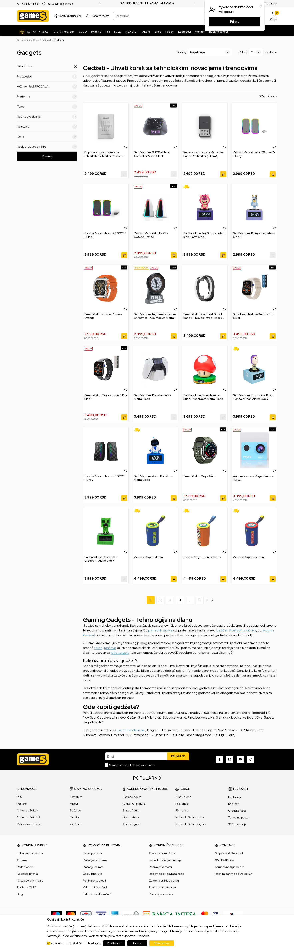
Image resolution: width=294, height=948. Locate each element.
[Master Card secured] (204, 914)
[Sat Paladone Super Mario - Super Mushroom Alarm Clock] (204, 369)
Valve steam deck (28, 824)
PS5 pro (22, 803)
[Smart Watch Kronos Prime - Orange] (105, 288)
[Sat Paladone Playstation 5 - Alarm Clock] (155, 369)
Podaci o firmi (25, 867)
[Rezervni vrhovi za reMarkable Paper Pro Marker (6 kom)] (204, 126)
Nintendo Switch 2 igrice (191, 824)
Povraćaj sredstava (161, 894)
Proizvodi (46, 40)
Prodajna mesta (100, 16)
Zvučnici (75, 824)
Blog (20, 894)
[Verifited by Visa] (215, 914)
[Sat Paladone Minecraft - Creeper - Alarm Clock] (105, 531)
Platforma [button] (23, 96)
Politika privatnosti (94, 880)
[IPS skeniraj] (233, 914)
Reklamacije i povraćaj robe (166, 874)
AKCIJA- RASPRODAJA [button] (32, 86)
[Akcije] (138, 106)
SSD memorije (237, 824)
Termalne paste (238, 817)
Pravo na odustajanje (162, 887)
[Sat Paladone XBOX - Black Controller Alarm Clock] (155, 126)
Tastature (76, 797)
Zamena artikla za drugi (164, 880)
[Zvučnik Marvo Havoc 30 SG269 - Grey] (105, 450)
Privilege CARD (26, 887)
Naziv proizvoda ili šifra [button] (32, 146)
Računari (233, 804)
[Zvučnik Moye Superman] (254, 531)
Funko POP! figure (134, 803)
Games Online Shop (28, 40)
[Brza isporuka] (187, 186)
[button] (125, 147)
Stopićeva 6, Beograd (229, 853)
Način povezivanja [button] (29, 116)
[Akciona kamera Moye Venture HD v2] (254, 450)
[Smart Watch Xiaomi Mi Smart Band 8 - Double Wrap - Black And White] (204, 288)
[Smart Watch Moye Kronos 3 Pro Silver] (254, 288)
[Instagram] (229, 759)
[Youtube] (240, 759)
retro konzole (120, 652)
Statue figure (131, 810)
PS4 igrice (181, 810)
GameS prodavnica (130, 730)
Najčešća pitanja (267, 3)
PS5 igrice (181, 803)
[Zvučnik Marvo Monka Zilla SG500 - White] (155, 207)
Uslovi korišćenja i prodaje (165, 860)
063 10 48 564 (31, 3)
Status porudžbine (71, 16)
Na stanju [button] (23, 126)
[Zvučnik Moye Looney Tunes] (204, 531)
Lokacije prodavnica (30, 853)
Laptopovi (234, 797)
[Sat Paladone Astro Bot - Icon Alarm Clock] (155, 450)
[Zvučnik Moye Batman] (155, 531)
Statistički (76, 943)
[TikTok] (250, 759)
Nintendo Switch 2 (28, 817)
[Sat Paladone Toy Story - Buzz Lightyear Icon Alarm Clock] (254, 369)
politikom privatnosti (141, 765)
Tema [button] (21, 106)
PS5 (19, 797)
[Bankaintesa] (170, 914)
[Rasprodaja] (141, 267)
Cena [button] (20, 136)
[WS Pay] (131, 914)
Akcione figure (132, 797)
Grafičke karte (237, 810)
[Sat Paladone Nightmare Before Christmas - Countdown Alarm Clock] (155, 288)
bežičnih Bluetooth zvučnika (236, 630)
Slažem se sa (132, 765)
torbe (98, 648)
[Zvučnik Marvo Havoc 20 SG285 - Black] (105, 207)
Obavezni (57, 943)
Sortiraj (181, 52)
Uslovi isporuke (92, 874)
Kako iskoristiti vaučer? (97, 894)
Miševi (74, 803)
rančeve (110, 648)
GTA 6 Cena (183, 797)
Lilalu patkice (131, 817)
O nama (22, 860)
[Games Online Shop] (33, 16)
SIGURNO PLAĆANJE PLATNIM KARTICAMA (147, 3)
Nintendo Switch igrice (189, 817)
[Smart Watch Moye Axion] (204, 450)
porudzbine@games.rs (60, 3)
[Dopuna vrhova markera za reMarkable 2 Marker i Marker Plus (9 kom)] (105, 126)
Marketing (94, 943)
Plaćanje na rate (93, 867)
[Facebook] (219, 759)
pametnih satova (160, 630)
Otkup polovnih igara (30, 880)
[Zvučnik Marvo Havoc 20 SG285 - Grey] (254, 126)
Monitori (75, 817)
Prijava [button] (234, 22)
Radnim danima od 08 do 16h (233, 874)
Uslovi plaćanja (92, 853)
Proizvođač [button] (24, 76)
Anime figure (131, 824)
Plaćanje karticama (95, 860)
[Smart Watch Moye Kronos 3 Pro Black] (105, 369)
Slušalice (75, 810)
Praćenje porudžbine (162, 853)
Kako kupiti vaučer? (95, 887)
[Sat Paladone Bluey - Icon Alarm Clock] (254, 207)
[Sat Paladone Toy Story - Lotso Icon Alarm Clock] (204, 207)
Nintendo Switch (27, 810)
